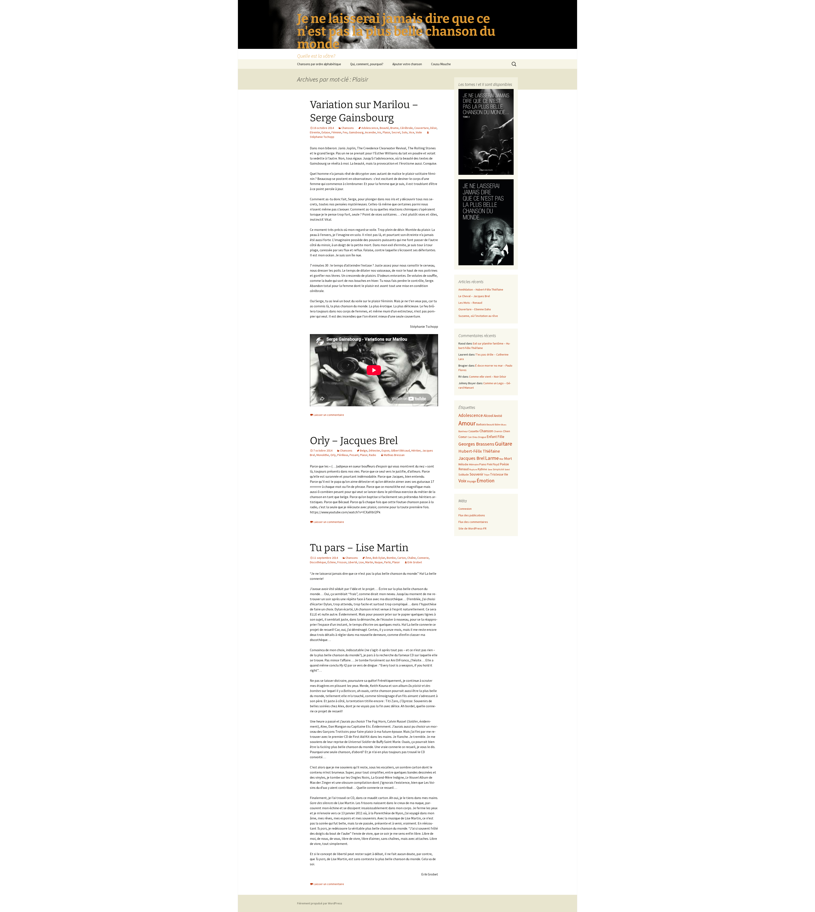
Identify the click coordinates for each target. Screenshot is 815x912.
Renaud (463, 469)
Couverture (421, 128)
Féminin (336, 132)
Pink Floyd (493, 464)
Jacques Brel (471, 458)
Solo (405, 132)
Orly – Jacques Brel (354, 441)
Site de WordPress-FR (472, 528)
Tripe (486, 474)
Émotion (486, 480)
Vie (506, 474)
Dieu (475, 437)
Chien (506, 431)
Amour (467, 423)
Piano (482, 464)
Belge (363, 450)
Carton (401, 558)
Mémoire (474, 464)
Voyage (471, 481)
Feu (345, 132)
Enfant (492, 436)
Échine (331, 562)
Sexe (490, 469)
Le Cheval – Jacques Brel (474, 296)
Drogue (482, 437)
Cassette (473, 431)
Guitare (503, 443)
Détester (374, 450)
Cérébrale (406, 128)
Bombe (391, 558)
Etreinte (315, 132)
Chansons (347, 128)
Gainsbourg (356, 132)
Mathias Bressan (394, 455)
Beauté (384, 128)
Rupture (473, 469)
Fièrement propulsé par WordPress (319, 903)
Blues (503, 424)
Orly (333, 455)
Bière (497, 424)
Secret (396, 132)
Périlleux (342, 455)
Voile (419, 132)
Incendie (370, 132)
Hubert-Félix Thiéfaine (479, 451)
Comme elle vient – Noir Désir (487, 376)
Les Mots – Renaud (470, 303)
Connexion (465, 509)
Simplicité (498, 469)
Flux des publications (471, 515)
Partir (387, 562)
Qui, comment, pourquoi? (366, 64)
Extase (326, 132)
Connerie (423, 558)
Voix (462, 481)
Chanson (486, 430)
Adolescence (369, 128)
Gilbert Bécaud (400, 450)
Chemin (498, 431)
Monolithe (322, 455)
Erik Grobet (415, 562)
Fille (500, 436)
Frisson (342, 562)
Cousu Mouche (441, 64)
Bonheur (463, 431)
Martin (369, 562)
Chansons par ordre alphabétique (319, 64)
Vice (411, 132)
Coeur (462, 437)
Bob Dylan (379, 558)
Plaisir (386, 132)
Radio (372, 455)
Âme (368, 558)
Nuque (379, 562)
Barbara (481, 424)
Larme (492, 458)
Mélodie (463, 464)
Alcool (488, 415)
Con (470, 437)
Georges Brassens (476, 444)
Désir (433, 128)
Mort (508, 458)
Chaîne (411, 558)
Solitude (463, 474)
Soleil (507, 469)
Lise (361, 562)
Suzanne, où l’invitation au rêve (478, 316)
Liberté (352, 562)
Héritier (416, 450)
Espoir (385, 450)
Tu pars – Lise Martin (359, 548)
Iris (379, 132)
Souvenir (476, 474)
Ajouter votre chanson (407, 64)
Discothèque (318, 562)
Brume (394, 128)
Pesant (354, 455)
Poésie (504, 464)
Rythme (482, 469)
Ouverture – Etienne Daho (474, 309)
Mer (501, 458)
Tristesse (496, 474)
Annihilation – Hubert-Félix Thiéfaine (480, 289)
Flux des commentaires (473, 522)
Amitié (498, 416)
